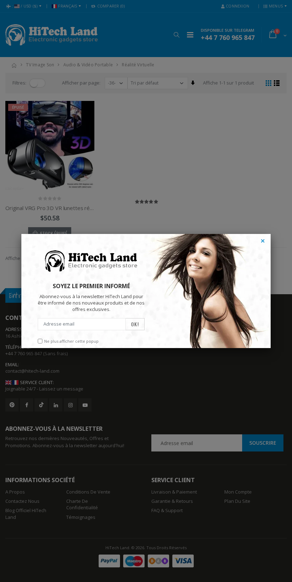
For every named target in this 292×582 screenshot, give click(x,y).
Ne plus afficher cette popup (71, 341)
